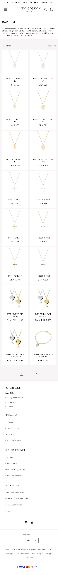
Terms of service (23, 553)
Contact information (45, 549)
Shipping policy (49, 553)
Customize (9, 422)
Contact (8, 511)
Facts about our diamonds (16, 498)
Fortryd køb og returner (15, 469)
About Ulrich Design (13, 505)
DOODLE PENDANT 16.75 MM (43, 80)
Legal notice (30, 558)
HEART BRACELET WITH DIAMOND (43, 355)
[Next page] (36, 374)
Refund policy (11, 553)
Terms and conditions (14, 492)
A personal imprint (13, 428)
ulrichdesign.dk (16, 549)
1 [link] (21, 373)
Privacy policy (36, 553)
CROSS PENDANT (15, 200)
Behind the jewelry (13, 440)
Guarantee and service (15, 475)
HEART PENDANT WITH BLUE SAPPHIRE (15, 355)
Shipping (9, 457)
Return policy (11, 463)
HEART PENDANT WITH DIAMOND (15, 315)
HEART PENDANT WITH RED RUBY (43, 315)
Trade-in (8, 434)
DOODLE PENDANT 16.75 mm (43, 161)
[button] (5, 9)
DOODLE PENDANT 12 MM (14, 80)
